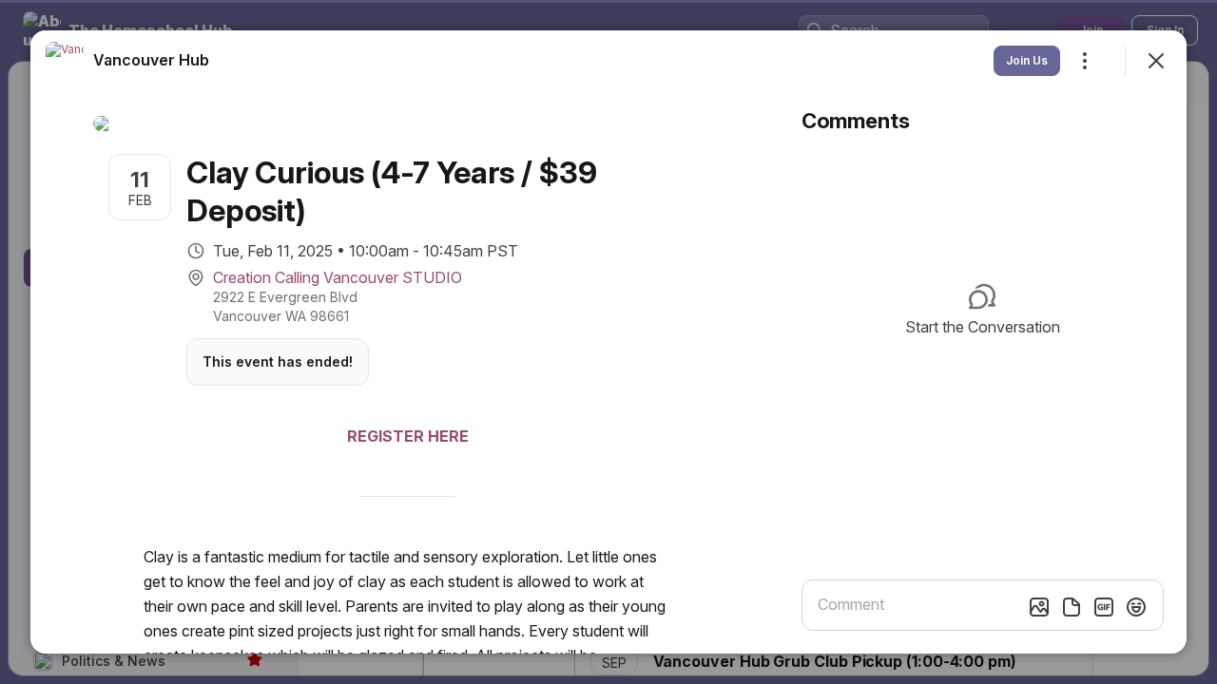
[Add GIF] (1104, 607)
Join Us (1027, 60)
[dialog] (608, 342)
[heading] (151, 59)
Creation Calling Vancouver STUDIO (337, 277)
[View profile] (65, 61)
